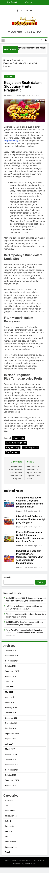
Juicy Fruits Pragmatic (16, 443)
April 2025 (9, 697)
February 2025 (11, 707)
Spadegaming (10, 847)
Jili (6, 805)
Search (7, 577)
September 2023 (12, 780)
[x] (24, 10)
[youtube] (31, 10)
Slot (7, 836)
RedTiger (9, 831)
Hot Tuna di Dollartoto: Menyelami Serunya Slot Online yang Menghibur (11, 2)
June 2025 (9, 687)
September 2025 (12, 671)
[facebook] (17, 10)
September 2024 (12, 733)
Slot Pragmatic (12, 452)
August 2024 (10, 739)
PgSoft (8, 821)
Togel (7, 852)
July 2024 (9, 744)
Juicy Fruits (18, 438)
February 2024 (11, 754)
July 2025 (9, 682)
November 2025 (11, 661)
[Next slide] (45, 2)
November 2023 (11, 770)
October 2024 (10, 728)
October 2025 (10, 666)
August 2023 (10, 785)
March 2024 (10, 749)
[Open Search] (42, 40)
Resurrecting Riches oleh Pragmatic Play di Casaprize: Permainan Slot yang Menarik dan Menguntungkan (29, 557)
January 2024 (10, 759)
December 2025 (11, 656)
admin (9, 95)
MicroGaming (10, 816)
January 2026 (10, 650)
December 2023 (11, 764)
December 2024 (11, 718)
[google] (27, 10)
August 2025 (10, 676)
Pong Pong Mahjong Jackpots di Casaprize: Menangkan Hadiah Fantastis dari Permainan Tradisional (24, 633)
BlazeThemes (29, 863)
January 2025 (10, 713)
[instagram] (20, 10)
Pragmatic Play (11, 140)
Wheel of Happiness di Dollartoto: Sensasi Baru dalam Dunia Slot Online (25, 2)
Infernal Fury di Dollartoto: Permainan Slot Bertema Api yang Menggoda (30, 519)
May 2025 (9, 692)
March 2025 (10, 702)
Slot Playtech (10, 842)
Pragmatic (9, 76)
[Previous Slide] (42, 2)
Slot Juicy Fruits (30, 447)
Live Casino (10, 810)
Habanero (9, 800)
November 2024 (11, 723)
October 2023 (10, 775)
